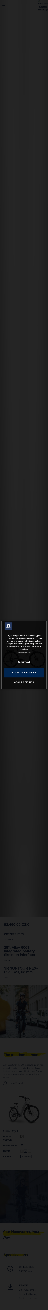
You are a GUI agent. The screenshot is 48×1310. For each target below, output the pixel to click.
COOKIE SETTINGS (24, 682)
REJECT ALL (24, 662)
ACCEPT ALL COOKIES (24, 672)
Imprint (28, 652)
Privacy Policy (22, 652)
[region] (24, 655)
